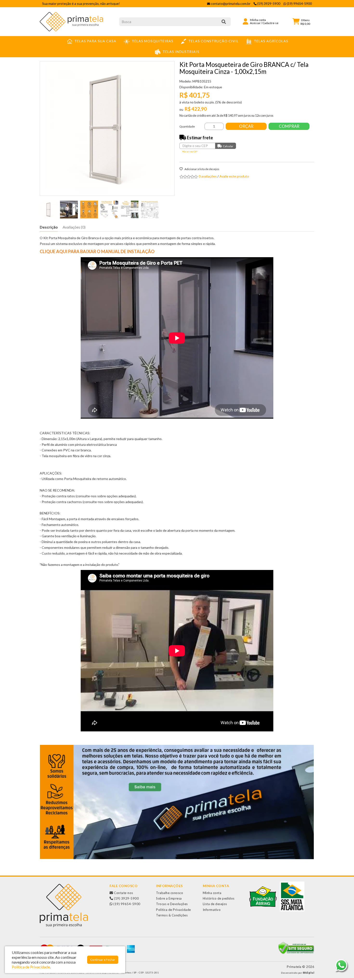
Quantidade (187, 126)
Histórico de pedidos (219, 898)
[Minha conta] (245, 21)
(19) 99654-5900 (126, 904)
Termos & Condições (172, 915)
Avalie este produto (234, 176)
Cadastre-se (270, 23)
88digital (309, 972)
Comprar (289, 126)
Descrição (49, 227)
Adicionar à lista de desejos (201, 169)
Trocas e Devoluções (172, 904)
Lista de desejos (215, 904)
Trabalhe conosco (169, 893)
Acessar (255, 23)
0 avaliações (208, 176)
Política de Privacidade (173, 910)
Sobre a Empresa (169, 898)
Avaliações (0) (74, 227)
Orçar (246, 126)
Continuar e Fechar (102, 959)
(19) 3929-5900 (126, 898)
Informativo (212, 910)
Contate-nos (123, 893)
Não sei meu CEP (189, 151)
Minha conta (212, 893)
